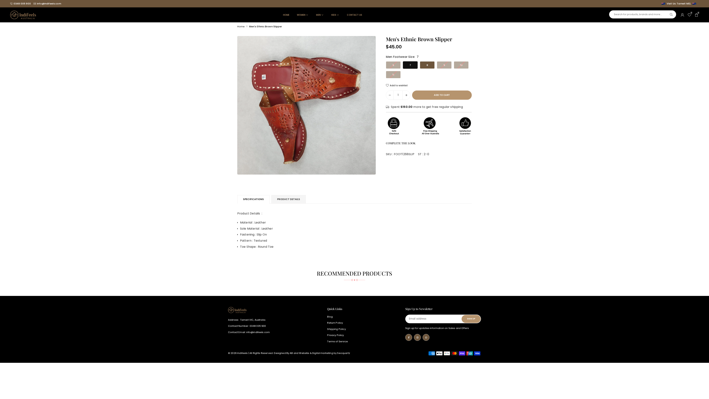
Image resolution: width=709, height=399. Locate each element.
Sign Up (471, 318)
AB (291, 353)
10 (461, 65)
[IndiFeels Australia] (23, 15)
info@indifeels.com (49, 3)
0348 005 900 (22, 3)
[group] (306, 105)
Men (318, 14)
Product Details (288, 199)
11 (393, 74)
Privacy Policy (335, 335)
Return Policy (335, 323)
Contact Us (354, 14)
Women (301, 14)
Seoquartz (343, 353)
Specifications (253, 199)
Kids (333, 14)
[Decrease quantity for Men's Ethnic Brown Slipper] (389, 95)
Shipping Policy (336, 329)
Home (286, 14)
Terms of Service (337, 341)
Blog (330, 316)
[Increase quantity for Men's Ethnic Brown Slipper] (406, 95)
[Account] (682, 14)
